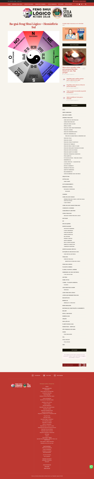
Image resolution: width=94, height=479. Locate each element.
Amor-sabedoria (66, 112)
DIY (63, 221)
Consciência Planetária (68, 210)
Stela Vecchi (68, 4)
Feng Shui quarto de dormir (47, 430)
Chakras (64, 194)
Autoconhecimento (67, 184)
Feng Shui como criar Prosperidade (72, 127)
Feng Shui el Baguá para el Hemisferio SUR (75, 135)
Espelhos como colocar (69, 123)
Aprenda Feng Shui (17, 4)
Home (9, 4)
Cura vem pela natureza (70, 254)
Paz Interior (67, 236)
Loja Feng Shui (67, 163)
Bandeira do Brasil (40, 4)
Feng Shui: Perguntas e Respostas (47, 432)
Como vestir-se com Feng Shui (71, 119)
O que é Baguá (67, 202)
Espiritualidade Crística (69, 249)
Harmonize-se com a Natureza (70, 272)
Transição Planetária (69, 246)
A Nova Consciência (68, 230)
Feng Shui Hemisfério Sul (70, 133)
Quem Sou (19, 1)
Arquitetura (65, 176)
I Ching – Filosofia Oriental (70, 282)
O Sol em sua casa (68, 274)
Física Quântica (67, 155)
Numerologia (66, 316)
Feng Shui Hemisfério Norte (70, 131)
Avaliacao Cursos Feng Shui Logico (72, 215)
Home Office (65, 279)
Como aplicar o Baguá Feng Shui (71, 205)
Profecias (66, 289)
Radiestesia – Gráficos (68, 326)
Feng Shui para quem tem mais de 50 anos (74, 148)
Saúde (64, 331)
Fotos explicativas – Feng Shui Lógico (73, 157)
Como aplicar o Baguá (68, 196)
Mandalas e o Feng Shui (69, 302)
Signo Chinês (67, 181)
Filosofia (66, 284)
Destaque (65, 218)
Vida (63, 344)
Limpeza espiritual (68, 234)
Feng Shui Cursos (67, 264)
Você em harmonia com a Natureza (72, 173)
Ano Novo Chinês (67, 115)
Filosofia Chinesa (67, 266)
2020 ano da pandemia (69, 228)
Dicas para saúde (68, 334)
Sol (63, 337)
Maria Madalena (66, 305)
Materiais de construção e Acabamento (73, 308)
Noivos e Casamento (69, 165)
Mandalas (65, 300)
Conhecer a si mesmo (68, 208)
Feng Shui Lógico (68, 140)
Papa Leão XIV (66, 321)
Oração (64, 318)
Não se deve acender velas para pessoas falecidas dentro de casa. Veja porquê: (71, 69)
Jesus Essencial (52, 4)
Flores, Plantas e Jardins (69, 269)
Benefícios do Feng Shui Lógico (72, 261)
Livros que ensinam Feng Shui (70, 295)
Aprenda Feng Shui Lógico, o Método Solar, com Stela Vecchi (74, 200)
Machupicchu (66, 297)
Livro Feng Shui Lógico (68, 292)
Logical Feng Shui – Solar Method (72, 161)
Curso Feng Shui (66, 213)
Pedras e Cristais (68, 238)
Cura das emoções (68, 232)
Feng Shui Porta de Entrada (70, 149)
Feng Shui (65, 256)
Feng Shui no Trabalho (69, 144)
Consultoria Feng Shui (69, 121)
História (64, 277)
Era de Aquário (66, 223)
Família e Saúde (67, 125)
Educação (60, 4)
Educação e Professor (69, 189)
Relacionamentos (68, 171)
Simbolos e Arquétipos (69, 244)
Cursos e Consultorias (80, 1)
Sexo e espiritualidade (69, 242)
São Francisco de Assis (68, 329)
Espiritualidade (28, 4)
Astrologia (65, 179)
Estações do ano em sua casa (70, 251)
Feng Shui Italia (67, 138)
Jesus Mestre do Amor (68, 287)
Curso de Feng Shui (68, 259)
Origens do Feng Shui (69, 167)
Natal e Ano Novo (67, 313)
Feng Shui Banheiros (47, 405)
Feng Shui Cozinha (68, 129)
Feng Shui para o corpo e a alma (71, 146)
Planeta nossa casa (67, 324)
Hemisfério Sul (67, 159)
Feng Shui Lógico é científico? (71, 142)
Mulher (64, 310)
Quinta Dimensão (68, 240)
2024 (63, 109)
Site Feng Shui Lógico (12, 1)
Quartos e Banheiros (69, 169)
